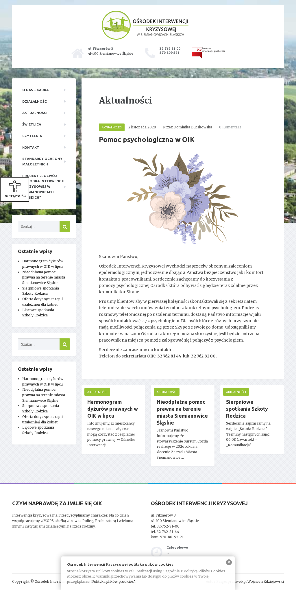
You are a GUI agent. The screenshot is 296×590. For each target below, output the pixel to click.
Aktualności (34, 113)
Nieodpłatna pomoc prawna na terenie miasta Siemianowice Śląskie (43, 277)
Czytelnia (32, 136)
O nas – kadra (35, 90)
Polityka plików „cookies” (113, 581)
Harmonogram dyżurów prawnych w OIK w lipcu (112, 408)
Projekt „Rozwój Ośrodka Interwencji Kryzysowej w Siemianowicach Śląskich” (43, 186)
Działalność (34, 101)
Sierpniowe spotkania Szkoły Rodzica (247, 408)
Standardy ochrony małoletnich (42, 161)
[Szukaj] (65, 226)
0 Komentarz (230, 127)
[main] (183, 280)
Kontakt (30, 147)
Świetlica (31, 124)
